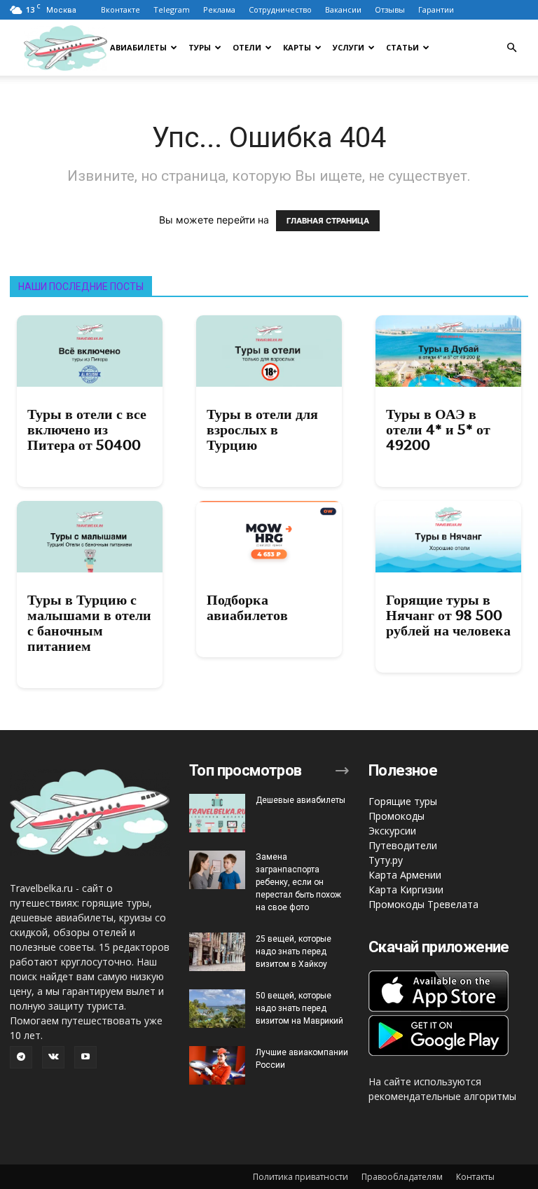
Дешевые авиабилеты (300, 800)
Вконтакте (120, 9)
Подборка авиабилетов (247, 607)
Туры (199, 47)
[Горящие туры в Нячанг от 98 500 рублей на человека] (448, 536)
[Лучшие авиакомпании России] (217, 1065)
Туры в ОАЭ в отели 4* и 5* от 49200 (438, 429)
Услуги (348, 47)
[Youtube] (85, 1057)
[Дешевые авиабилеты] (217, 813)
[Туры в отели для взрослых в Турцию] (269, 351)
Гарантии (436, 9)
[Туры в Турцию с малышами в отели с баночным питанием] (90, 536)
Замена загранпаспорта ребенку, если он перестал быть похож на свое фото (298, 882)
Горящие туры (402, 801)
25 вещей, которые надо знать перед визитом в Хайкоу (293, 951)
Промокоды (396, 816)
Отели (247, 47)
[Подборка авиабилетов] (269, 536)
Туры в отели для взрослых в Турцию (262, 429)
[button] (511, 48)
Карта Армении (404, 874)
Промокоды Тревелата (423, 904)
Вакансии (343, 9)
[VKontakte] (53, 1057)
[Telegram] (21, 1057)
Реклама (219, 9)
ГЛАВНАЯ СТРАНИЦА (328, 221)
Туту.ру (385, 860)
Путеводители (402, 845)
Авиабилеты (138, 47)
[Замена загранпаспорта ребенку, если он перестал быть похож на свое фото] (217, 870)
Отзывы (390, 9)
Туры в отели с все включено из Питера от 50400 (86, 429)
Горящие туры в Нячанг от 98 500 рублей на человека (448, 615)
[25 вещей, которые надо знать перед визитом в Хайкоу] (217, 952)
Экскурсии (392, 830)
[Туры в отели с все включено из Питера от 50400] (90, 351)
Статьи (402, 47)
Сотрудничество (280, 9)
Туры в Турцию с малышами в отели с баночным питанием (89, 622)
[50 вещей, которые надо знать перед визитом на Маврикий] (217, 1008)
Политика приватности (300, 1177)
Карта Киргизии (405, 889)
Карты (297, 47)
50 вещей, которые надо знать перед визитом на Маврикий (299, 1008)
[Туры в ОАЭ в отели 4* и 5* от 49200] (448, 351)
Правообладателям (402, 1177)
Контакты (475, 1177)
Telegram (171, 9)
